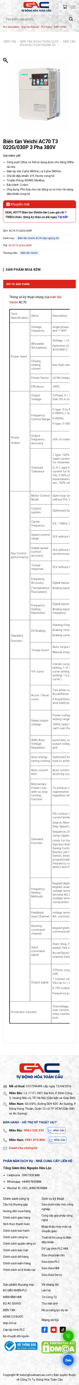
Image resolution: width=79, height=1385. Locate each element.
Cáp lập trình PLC (14, 1329)
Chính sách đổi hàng (16, 1256)
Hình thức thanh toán (16, 1224)
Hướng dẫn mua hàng (17, 1211)
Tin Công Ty (49, 1297)
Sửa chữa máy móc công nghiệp (57, 1207)
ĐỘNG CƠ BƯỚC (13, 1316)
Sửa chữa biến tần (53, 1255)
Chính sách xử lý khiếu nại (19, 1269)
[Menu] (73, 7)
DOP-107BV (60, 27)
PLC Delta (46, 27)
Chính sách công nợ (15, 1237)
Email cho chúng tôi (23, 1148)
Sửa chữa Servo (52, 1274)
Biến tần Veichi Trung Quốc (39, 41)
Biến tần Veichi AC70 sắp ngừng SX (47, 43)
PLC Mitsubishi (11, 27)
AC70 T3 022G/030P (20, 245)
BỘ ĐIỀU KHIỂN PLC (15, 1290)
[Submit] (71, 19)
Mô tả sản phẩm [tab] (18, 284)
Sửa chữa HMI (50, 1268)
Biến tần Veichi (29, 252)
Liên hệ (46, 1290)
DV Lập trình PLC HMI (55, 1248)
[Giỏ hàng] (65, 7)
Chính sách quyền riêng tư (19, 1243)
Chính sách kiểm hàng (17, 1263)
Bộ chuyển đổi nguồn (16, 1336)
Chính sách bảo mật (15, 1250)
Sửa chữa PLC (51, 1261)
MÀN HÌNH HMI (12, 1297)
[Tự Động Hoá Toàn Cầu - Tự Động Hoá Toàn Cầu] (36, 7)
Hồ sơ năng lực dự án (55, 1310)
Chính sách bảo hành (16, 1230)
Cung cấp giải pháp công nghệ (57, 1218)
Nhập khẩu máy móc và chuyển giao (56, 1229)
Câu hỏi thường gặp (15, 1204)
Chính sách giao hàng (16, 1217)
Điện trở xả (9, 1323)
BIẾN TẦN (10, 41)
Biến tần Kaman (30, 27)
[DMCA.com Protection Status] (59, 1347)
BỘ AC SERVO (12, 1303)
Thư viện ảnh (50, 1303)
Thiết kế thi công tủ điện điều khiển (56, 1240)
